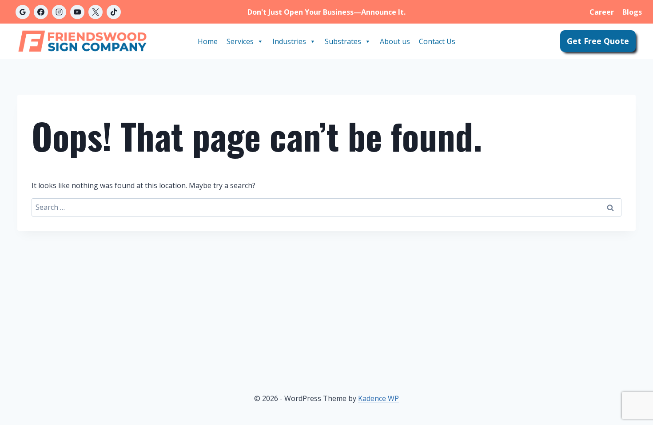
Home (208, 41)
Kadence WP (378, 398)
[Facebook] (41, 12)
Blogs (632, 12)
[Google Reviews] (23, 12)
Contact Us (437, 41)
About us (395, 41)
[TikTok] (114, 12)
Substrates (343, 41)
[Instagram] (59, 12)
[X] (95, 12)
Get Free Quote (598, 41)
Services (240, 41)
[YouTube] (77, 12)
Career (601, 12)
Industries (289, 41)
